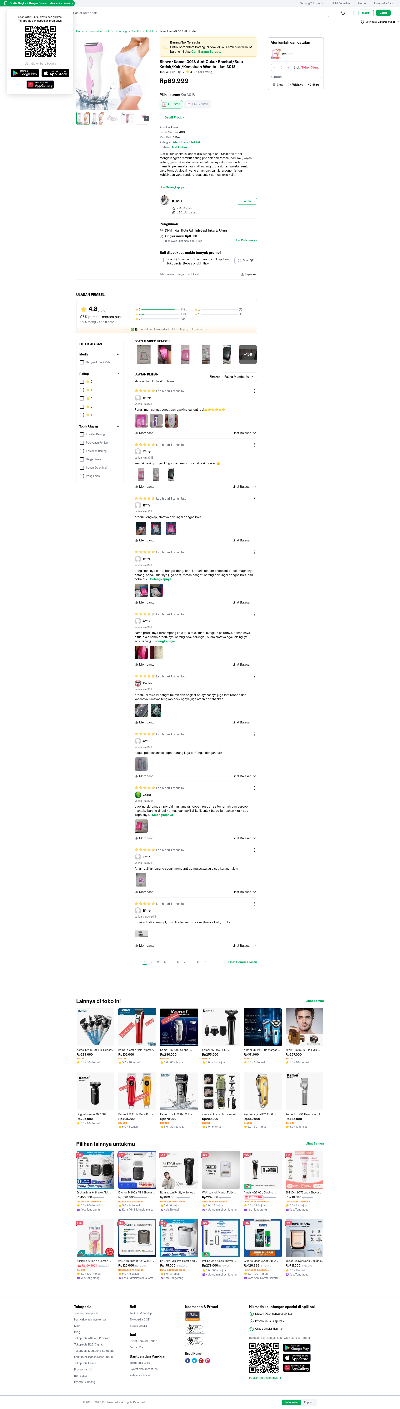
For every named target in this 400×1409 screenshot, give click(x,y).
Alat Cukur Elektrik (143, 31)
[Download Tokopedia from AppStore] (297, 1358)
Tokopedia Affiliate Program (92, 1338)
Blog (77, 1332)
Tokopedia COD (140, 1319)
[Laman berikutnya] (205, 962)
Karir (77, 1325)
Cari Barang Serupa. (206, 51)
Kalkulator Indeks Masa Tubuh (93, 1357)
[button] (380, 22)
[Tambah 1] (288, 67)
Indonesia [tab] (291, 1402)
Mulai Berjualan (340, 3)
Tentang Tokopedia (312, 3)
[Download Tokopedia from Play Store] (297, 1348)
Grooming (121, 31)
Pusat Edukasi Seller (143, 1341)
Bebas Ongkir (138, 1325)
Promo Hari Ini (83, 1369)
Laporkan (251, 274)
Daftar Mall (137, 1347)
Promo (362, 3)
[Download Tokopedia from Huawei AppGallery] (297, 1368)
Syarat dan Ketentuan (144, 1369)
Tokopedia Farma (85, 1363)
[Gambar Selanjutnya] (146, 118)
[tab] (174, 117)
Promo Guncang (84, 1382)
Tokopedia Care (383, 3)
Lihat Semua (315, 1001)
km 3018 (174, 104)
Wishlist (297, 84)
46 (198, 962)
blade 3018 (200, 104)
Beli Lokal (80, 1375)
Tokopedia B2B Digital (88, 1344)
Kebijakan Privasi (140, 1375)
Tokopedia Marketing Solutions (94, 1350)
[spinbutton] (281, 67)
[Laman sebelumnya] (137, 962)
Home (80, 31)
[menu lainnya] (254, 391)
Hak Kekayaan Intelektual (90, 1319)
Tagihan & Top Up (141, 1313)
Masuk (366, 12)
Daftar (383, 12)
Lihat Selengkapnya (172, 187)
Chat (280, 84)
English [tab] (308, 1402)
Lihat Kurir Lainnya (246, 240)
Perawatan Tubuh (99, 31)
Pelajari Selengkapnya (263, 1378)
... (191, 962)
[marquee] (208, 47)
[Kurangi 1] (273, 67)
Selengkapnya (160, 579)
